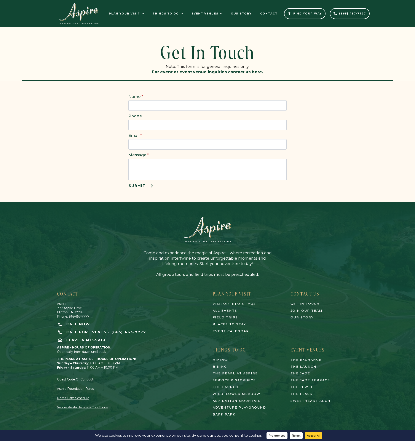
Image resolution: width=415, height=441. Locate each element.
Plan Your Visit (124, 13)
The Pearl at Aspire (235, 373)
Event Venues (205, 13)
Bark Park (224, 414)
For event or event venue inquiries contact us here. (207, 72)
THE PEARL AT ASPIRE (75, 359)
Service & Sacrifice (234, 380)
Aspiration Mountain (237, 401)
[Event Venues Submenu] (222, 13)
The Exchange (306, 360)
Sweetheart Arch (310, 401)
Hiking (220, 360)
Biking (220, 367)
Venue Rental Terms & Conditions (82, 407)
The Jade (300, 373)
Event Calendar (231, 331)
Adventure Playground (239, 407)
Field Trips (225, 317)
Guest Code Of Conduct (75, 379)
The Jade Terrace (310, 380)
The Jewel (301, 387)
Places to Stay (229, 324)
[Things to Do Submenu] (183, 13)
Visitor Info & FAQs (234, 304)
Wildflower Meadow (236, 394)
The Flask (301, 394)
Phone (135, 116)
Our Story (241, 13)
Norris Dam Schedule (73, 398)
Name (135, 97)
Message (138, 155)
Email (135, 135)
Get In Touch (305, 304)
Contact (269, 13)
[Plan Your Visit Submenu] (144, 13)
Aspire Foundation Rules (75, 389)
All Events (225, 311)
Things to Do (166, 13)
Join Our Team (306, 311)
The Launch (226, 387)
